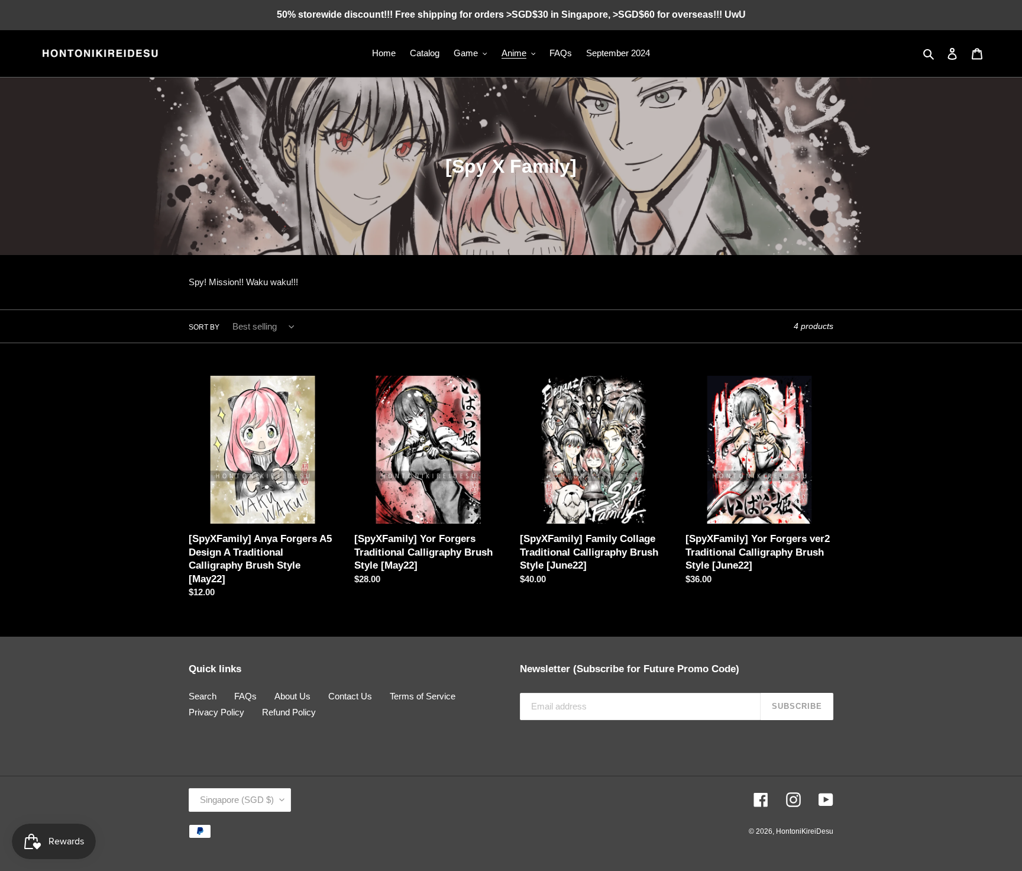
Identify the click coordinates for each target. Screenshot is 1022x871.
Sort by (204, 327)
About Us (292, 696)
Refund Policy (289, 712)
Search (202, 696)
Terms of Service (422, 696)
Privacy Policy (216, 712)
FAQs (245, 696)
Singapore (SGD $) (237, 800)
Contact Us (350, 696)
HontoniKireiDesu (804, 831)
